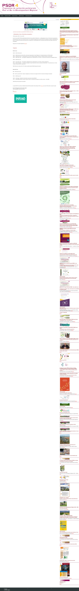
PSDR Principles (21, 15)
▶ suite (60, 33)
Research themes (14, 15)
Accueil (2, 15)
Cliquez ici (25, 43)
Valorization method (29, 15)
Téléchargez (15, 91)
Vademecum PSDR (7, 15)
